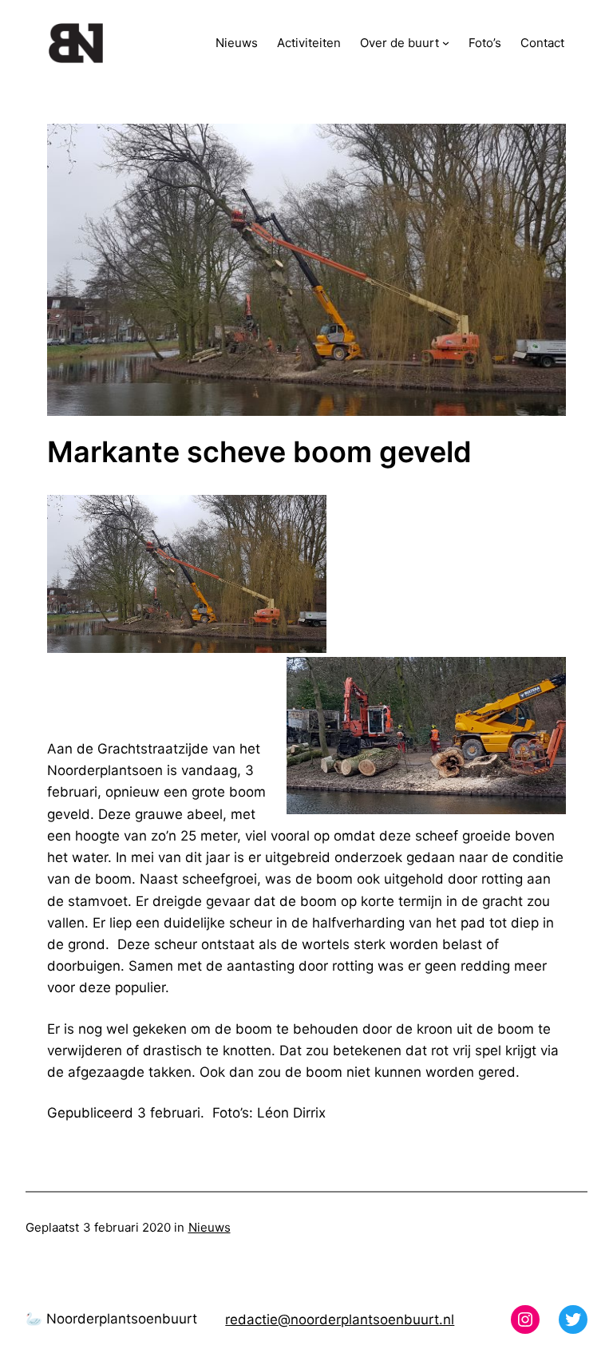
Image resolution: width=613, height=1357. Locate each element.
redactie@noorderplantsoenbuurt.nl (339, 1319)
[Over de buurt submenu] (445, 42)
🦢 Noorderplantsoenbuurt (111, 1319)
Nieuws (209, 1227)
